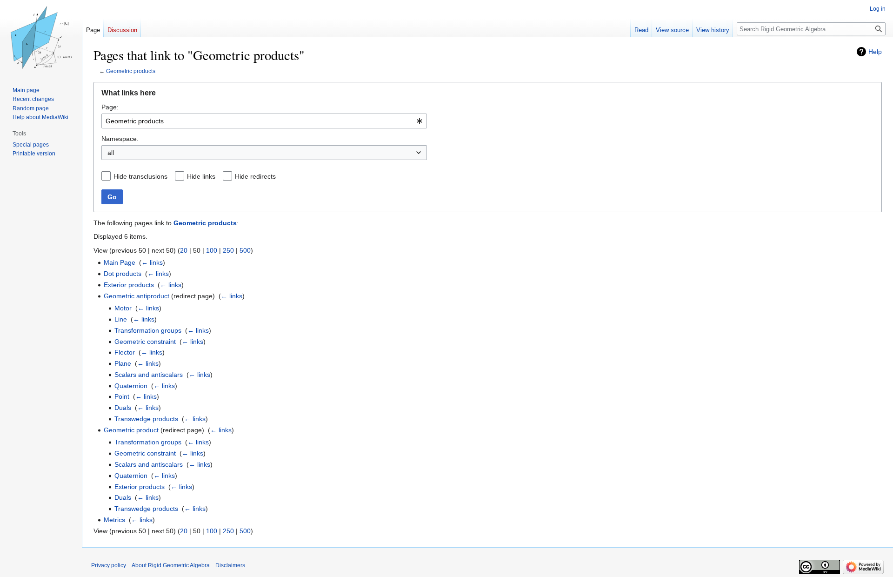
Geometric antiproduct (136, 296)
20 (183, 250)
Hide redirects (255, 176)
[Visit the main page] (41, 37)
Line (120, 319)
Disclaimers (230, 565)
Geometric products (130, 71)
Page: (110, 107)
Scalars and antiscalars (148, 374)
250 (228, 250)
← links (152, 262)
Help (875, 51)
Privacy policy (108, 565)
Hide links (201, 176)
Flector (124, 352)
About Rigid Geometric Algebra (171, 565)
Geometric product (131, 430)
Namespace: (120, 138)
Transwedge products (146, 419)
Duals (122, 407)
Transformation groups (147, 330)
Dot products (122, 273)
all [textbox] (110, 152)
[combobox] (264, 121)
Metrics (114, 519)
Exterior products (129, 284)
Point (121, 396)
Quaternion (130, 385)
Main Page (119, 262)
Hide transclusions (140, 176)
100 (211, 250)
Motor (123, 308)
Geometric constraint (145, 341)
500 (245, 250)
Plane (122, 363)
